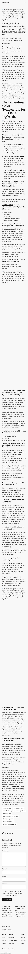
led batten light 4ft (8, 819)
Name (4, 869)
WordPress (12, 948)
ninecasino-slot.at (5, 953)
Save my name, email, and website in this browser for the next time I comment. (13, 893)
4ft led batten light (18, 808)
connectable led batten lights (10, 816)
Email (4, 876)
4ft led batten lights (8, 810)
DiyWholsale (5, 2)
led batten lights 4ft (8, 821)
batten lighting (7, 813)
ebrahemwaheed (16, 38)
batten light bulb (20, 810)
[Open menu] (25, 2)
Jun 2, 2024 (5, 38)
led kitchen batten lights (9, 824)
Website (4, 884)
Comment (5, 851)
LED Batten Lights (17, 40)
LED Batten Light (7, 40)
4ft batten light (7, 808)
